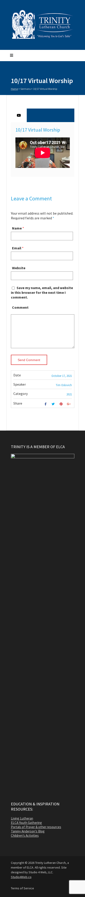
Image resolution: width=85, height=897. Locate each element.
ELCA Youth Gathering (26, 823)
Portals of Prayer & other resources (36, 827)
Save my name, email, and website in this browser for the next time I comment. (42, 292)
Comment (20, 307)
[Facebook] (46, 404)
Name (17, 228)
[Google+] (69, 404)
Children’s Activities (25, 835)
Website (18, 268)
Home (14, 88)
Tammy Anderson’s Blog (28, 831)
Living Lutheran (22, 818)
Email (16, 248)
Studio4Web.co (21, 877)
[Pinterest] (61, 404)
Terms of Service (22, 888)
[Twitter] (53, 404)
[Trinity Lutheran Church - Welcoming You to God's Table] (42, 39)
